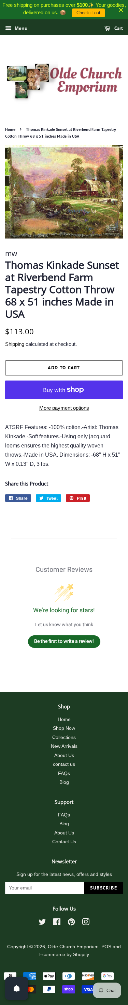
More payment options (64, 408)
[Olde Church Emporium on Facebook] (57, 923)
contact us (64, 764)
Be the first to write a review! (64, 641)
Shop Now (64, 728)
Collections (64, 737)
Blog (64, 782)
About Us (64, 755)
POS (106, 946)
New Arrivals (64, 746)
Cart (118, 28)
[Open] (16, 988)
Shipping (14, 344)
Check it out (88, 12)
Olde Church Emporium (73, 946)
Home (10, 129)
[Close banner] (121, 10)
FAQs (64, 773)
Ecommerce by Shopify (64, 954)
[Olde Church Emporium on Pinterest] (71, 923)
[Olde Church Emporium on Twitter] (42, 923)
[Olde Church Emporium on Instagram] (85, 923)
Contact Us (64, 841)
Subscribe (103, 888)
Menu (20, 28)
